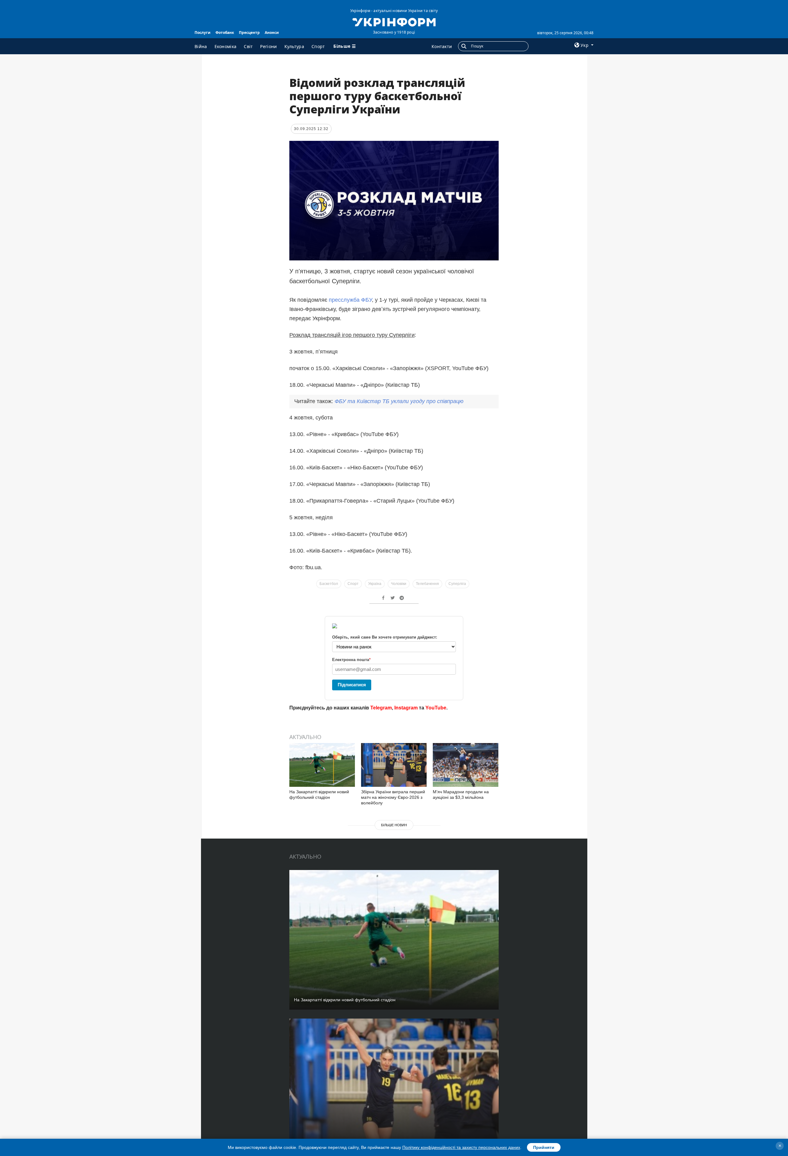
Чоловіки (398, 584)
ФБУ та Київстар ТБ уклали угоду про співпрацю (399, 401)
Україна (374, 584)
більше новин (394, 825)
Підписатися (352, 684)
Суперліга (457, 584)
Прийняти (543, 1147)
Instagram (406, 707)
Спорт (318, 46)
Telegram (381, 707)
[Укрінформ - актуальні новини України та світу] (393, 21)
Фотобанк (224, 32)
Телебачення (427, 584)
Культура (294, 46)
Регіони (268, 46)
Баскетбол (329, 584)
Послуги (203, 32)
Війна (201, 46)
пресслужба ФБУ (350, 300)
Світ (248, 46)
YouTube (435, 707)
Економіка (226, 46)
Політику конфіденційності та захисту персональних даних (461, 1147)
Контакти (442, 46)
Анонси (272, 32)
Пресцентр (249, 32)
